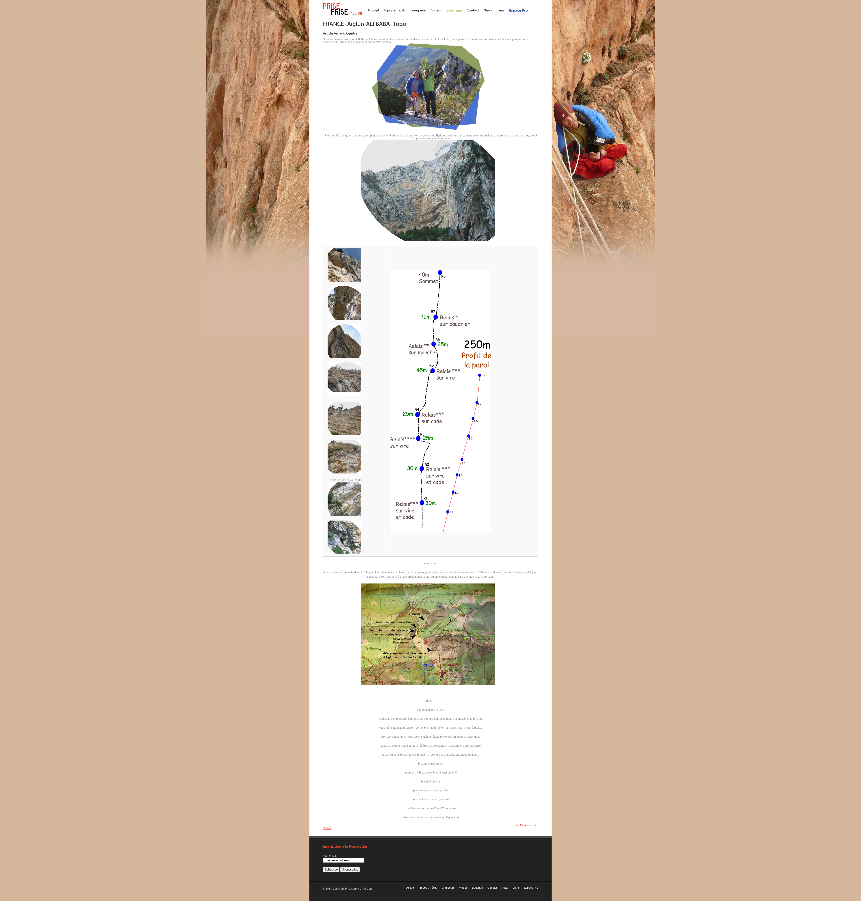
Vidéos (463, 887)
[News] (488, 10)
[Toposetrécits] (394, 10)
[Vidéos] (436, 10)
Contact (492, 887)
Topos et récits (428, 887)
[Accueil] (373, 10)
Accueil (410, 887)
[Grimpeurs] (419, 10)
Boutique (477, 887)
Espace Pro (531, 887)
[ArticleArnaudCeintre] (340, 33)
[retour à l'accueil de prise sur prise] (343, 15)
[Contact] (473, 10)
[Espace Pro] (518, 10)
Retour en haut (529, 825)
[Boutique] (454, 10)
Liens (516, 887)
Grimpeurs (448, 887)
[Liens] (501, 10)
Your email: (330, 855)
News (504, 887)
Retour (327, 828)
